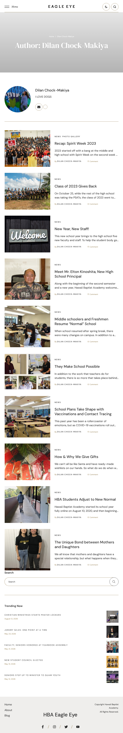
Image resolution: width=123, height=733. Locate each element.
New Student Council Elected (23, 660)
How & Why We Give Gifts (76, 456)
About (8, 710)
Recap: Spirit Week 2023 (75, 143)
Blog (7, 715)
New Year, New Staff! (72, 229)
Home (51, 36)
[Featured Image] (27, 148)
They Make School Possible (77, 366)
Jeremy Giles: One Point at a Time (25, 630)
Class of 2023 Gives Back (76, 186)
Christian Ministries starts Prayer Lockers (32, 615)
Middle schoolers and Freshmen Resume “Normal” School (81, 321)
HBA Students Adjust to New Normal (85, 499)
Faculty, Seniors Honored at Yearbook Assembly (36, 645)
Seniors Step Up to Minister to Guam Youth (32, 675)
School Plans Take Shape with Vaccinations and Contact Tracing (83, 411)
